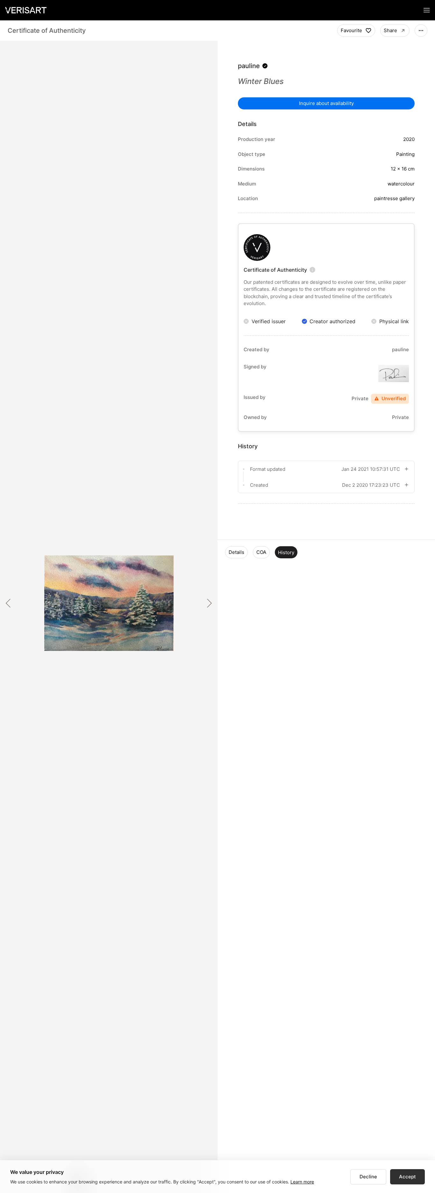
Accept (407, 1177)
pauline (249, 66)
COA (261, 552)
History (286, 552)
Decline (368, 1177)
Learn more (302, 1181)
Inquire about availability (326, 103)
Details (236, 552)
